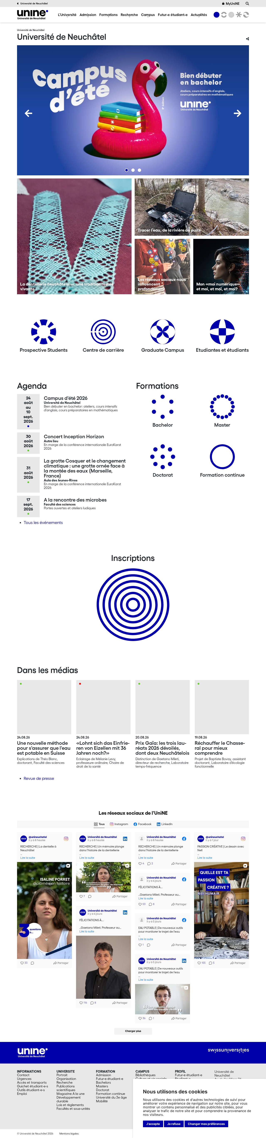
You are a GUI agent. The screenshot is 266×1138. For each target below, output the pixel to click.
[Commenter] (31, 963)
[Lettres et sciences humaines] (223, 15)
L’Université (67, 15)
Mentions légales (69, 1133)
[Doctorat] (162, 458)
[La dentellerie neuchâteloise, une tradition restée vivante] (74, 236)
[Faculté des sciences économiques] (245, 15)
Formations (108, 15)
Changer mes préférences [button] (206, 1124)
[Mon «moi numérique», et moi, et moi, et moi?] (221, 266)
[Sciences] (230, 15)
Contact (23, 1075)
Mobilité (102, 1101)
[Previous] (28, 113)
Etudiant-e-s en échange (132, 597)
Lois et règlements (70, 1105)
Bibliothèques (145, 1075)
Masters (102, 1086)
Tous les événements (43, 522)
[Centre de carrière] (103, 333)
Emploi (22, 1093)
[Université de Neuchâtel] (32, 14)
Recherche (129, 15)
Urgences (24, 1079)
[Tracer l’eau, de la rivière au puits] (192, 207)
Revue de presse (39, 778)
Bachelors (103, 1082)
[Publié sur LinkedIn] (125, 838)
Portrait (62, 1075)
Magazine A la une (71, 1093)
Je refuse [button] (173, 1124)
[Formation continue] (222, 458)
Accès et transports (32, 1082)
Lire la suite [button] (27, 857)
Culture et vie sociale (151, 1079)
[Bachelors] (162, 408)
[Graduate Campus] (162, 333)
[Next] (237, 113)
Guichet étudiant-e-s (32, 1086)
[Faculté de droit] (238, 15)
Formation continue (110, 1093)
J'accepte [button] (153, 1124)
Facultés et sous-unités (73, 1108)
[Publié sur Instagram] (66, 838)
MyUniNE (232, 3)
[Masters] (222, 408)
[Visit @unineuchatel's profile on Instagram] (24, 838)
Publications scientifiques (66, 1088)
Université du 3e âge (111, 1097)
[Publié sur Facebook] (184, 838)
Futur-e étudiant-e (173, 15)
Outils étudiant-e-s (31, 1090)
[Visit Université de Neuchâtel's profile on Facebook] (142, 838)
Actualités (199, 15)
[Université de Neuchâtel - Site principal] (32, 1052)
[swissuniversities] (228, 1050)
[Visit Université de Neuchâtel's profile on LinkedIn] (83, 838)
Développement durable (69, 1099)
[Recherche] (247, 3)
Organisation (66, 1079)
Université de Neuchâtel (34, 3)
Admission (88, 15)
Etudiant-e (183, 1079)
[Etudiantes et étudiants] (222, 333)
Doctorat (102, 1090)
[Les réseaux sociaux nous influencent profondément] (162, 266)
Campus (148, 15)
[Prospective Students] (43, 333)
